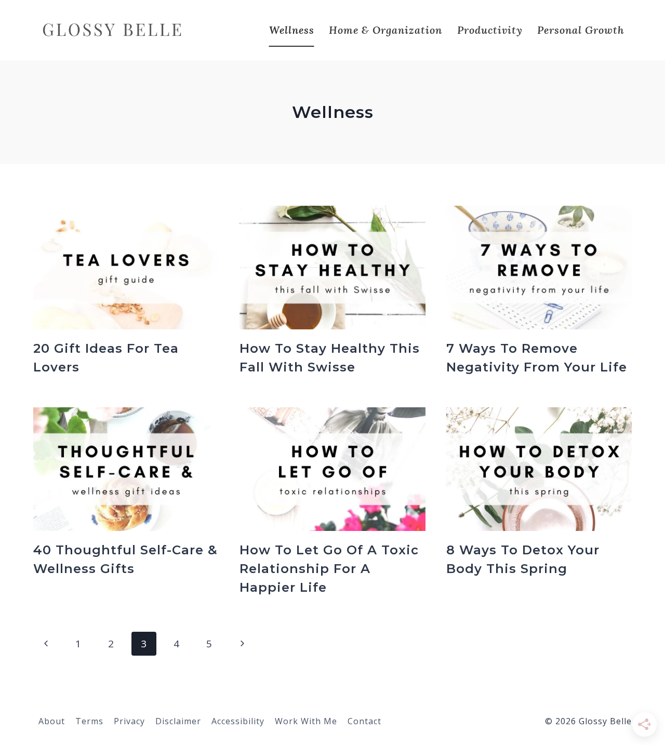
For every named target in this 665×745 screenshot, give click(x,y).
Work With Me (306, 721)
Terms (89, 721)
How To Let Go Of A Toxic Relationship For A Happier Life (329, 568)
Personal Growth (580, 29)
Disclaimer (178, 721)
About (51, 721)
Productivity (490, 29)
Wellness (291, 29)
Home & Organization (385, 29)
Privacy (129, 721)
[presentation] (126, 267)
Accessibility (237, 721)
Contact (364, 721)
